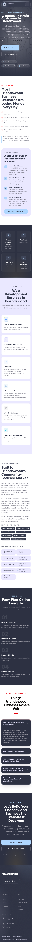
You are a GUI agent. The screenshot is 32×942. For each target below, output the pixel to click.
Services (21, 899)
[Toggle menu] (27, 4)
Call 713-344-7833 (17, 848)
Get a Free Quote (10, 48)
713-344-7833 (12, 54)
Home (4, 899)
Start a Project (10, 881)
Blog (19, 906)
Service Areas (22, 902)
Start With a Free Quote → (16, 211)
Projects (5, 906)
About (4, 902)
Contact (20, 909)
